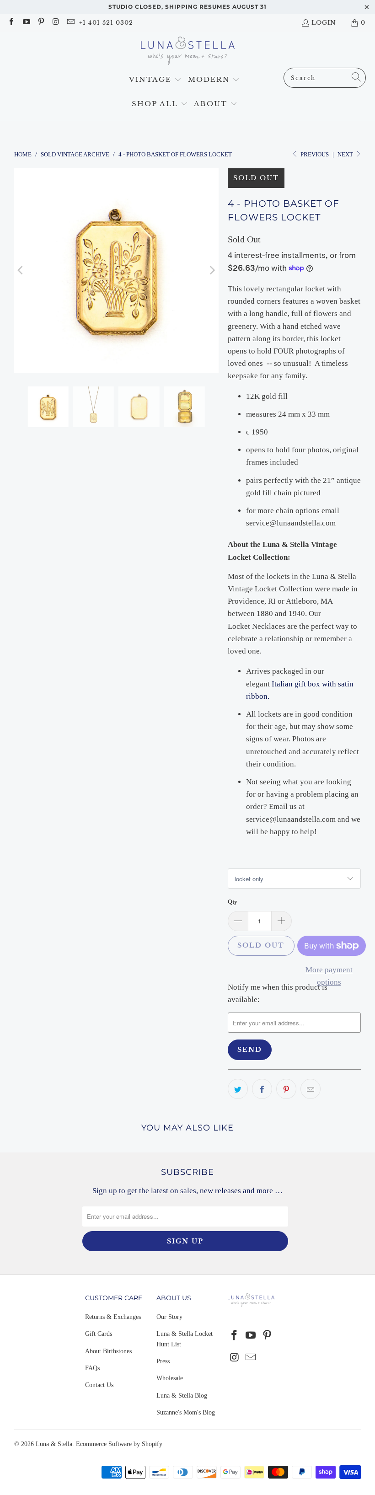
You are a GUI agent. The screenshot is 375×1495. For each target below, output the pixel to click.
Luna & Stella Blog (181, 1395)
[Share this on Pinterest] (286, 1089)
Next (346, 154)
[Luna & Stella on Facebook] (11, 23)
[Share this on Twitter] (238, 1089)
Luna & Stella (54, 1444)
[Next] (211, 270)
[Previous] (21, 270)
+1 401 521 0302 (106, 23)
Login (323, 23)
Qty (232, 901)
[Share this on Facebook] (262, 1089)
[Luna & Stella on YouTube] (25, 23)
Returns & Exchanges (113, 1316)
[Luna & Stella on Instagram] (55, 23)
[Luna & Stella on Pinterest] (41, 23)
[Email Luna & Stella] (70, 23)
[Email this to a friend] (310, 1089)
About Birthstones (108, 1351)
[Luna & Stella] (188, 52)
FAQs (92, 1368)
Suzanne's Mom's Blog (185, 1412)
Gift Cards (98, 1333)
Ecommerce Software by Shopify (119, 1444)
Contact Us (99, 1385)
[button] (155, 80)
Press (163, 1361)
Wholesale (169, 1378)
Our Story (169, 1316)
